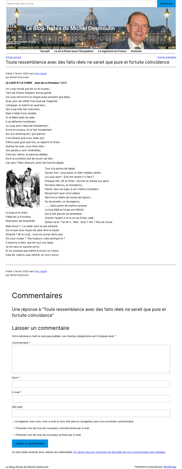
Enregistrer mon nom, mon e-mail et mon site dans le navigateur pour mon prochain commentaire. (74, 421)
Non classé (41, 73)
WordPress (169, 466)
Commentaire (21, 342)
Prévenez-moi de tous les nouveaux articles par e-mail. (48, 434)
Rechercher (166, 3)
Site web (17, 406)
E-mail (16, 392)
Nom (16, 377)
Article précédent (167, 57)
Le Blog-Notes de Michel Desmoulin (70, 28)
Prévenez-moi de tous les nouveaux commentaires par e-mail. (52, 428)
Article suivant (13, 57)
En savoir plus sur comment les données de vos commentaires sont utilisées (119, 452)
